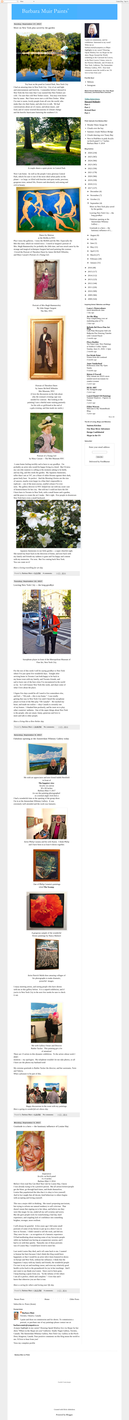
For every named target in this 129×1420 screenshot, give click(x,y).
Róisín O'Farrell (94, 374)
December (94, 191)
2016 (90, 268)
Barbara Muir (28, 1313)
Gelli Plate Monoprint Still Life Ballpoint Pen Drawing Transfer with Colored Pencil (99, 333)
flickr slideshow (69, 1409)
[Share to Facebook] (63, 573)
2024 (90, 160)
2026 (90, 153)
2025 (90, 157)
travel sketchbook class (95, 310)
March (93, 255)
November (94, 195)
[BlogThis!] (59, 573)
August (93, 235)
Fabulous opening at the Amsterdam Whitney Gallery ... (99, 221)
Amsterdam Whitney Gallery (36, 801)
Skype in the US (93, 435)
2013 (90, 279)
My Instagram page (94, 389)
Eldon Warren (93, 406)
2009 (90, 295)
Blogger (69, 1415)
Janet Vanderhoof (94, 363)
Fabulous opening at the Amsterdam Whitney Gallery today (41, 738)
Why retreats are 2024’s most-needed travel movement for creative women (98, 378)
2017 (90, 188)
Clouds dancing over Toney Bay (100, 135)
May (92, 247)
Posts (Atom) (30, 1304)
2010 (90, 291)
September (95, 203)
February (94, 259)
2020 (90, 176)
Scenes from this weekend (97, 357)
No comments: (49, 727)
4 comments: (48, 573)
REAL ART (92, 387)
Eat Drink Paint (94, 355)
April (92, 251)
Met (32, 702)
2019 (90, 180)
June (92, 243)
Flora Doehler (93, 342)
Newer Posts (19, 1299)
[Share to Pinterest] (65, 573)
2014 (90, 275)
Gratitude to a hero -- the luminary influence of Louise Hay (41, 1126)
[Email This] (57, 573)
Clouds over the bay (95, 128)
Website (90, 82)
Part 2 (87, 107)
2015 (90, 271)
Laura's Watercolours (96, 308)
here (55, 796)
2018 (90, 184)
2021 (90, 172)
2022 (90, 168)
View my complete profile (24, 1343)
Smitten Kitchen (94, 425)
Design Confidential (95, 432)
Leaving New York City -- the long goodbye (34, 585)
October (93, 199)
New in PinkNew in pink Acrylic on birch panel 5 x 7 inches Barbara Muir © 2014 (100, 140)
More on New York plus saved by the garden (34, 28)
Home (47, 1299)
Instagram (91, 85)
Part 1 (87, 104)
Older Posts (74, 1299)
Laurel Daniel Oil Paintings (99, 396)
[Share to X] (61, 573)
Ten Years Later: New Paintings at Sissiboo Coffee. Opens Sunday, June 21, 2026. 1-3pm (99, 346)
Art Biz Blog (92, 316)
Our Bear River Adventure (98, 429)
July (92, 239)
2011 (90, 287)
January (93, 263)
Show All (111, 417)
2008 (90, 299)
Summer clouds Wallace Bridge (100, 132)
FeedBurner (105, 461)
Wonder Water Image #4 (97, 125)
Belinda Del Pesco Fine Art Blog (98, 328)
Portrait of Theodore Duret (34, 252)
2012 (90, 283)
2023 (90, 164)
